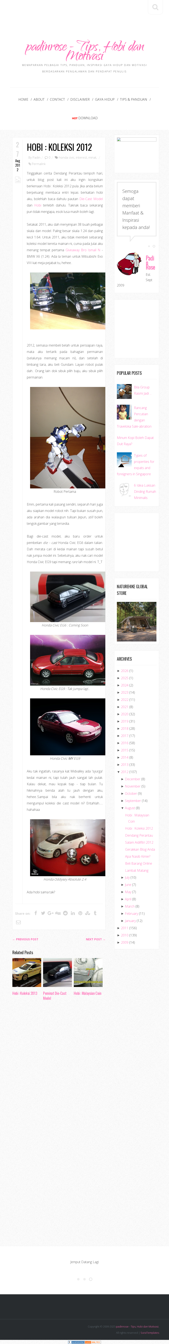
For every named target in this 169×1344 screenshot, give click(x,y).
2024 (124, 685)
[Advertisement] (87, 11)
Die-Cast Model (91, 199)
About (39, 99)
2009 (124, 942)
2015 (124, 750)
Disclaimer (80, 99)
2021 (124, 707)
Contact (57, 99)
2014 (124, 757)
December (132, 779)
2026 (124, 670)
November (133, 786)
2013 (124, 764)
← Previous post (25, 939)
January (130, 920)
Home (23, 99)
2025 (124, 678)
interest (81, 157)
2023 (124, 692)
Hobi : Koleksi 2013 (24, 993)
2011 (124, 928)
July (127, 877)
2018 (124, 728)
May (128, 892)
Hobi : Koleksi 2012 (59, 146)
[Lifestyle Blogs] (76, 1341)
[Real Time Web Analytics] (92, 1341)
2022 (124, 699)
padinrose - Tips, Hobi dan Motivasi (84, 52)
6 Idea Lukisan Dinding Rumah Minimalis (145, 491)
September (133, 800)
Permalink (39, 164)
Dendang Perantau (139, 835)
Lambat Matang (136, 870)
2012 (124, 772)
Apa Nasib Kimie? (137, 856)
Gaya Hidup (105, 99)
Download (88, 118)
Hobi (37, 205)
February (131, 913)
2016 (124, 743)
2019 (124, 721)
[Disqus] (59, 1067)
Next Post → (96, 939)
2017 (124, 735)
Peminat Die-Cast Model (54, 995)
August (130, 808)
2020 (124, 714)
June (128, 884)
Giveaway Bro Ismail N (82, 250)
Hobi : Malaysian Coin (87, 993)
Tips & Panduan (133, 99)
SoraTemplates (150, 1333)
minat (92, 157)
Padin (36, 157)
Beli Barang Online (138, 863)
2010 (124, 935)
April (128, 899)
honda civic (66, 157)
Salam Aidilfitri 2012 (139, 842)
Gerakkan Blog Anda (140, 849)
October (131, 793)
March (130, 906)
